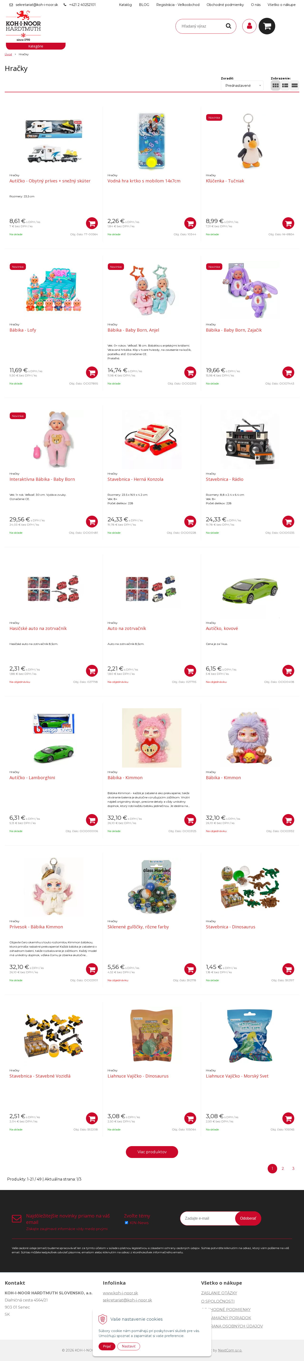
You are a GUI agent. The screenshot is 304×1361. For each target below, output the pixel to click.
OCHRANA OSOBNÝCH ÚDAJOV (232, 1326)
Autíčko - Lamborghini (32, 777)
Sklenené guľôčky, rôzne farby (138, 927)
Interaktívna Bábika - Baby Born (42, 479)
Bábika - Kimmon (125, 777)
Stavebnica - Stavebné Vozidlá (40, 1076)
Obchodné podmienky (225, 5)
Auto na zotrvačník (127, 628)
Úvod (8, 54)
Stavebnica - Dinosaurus (230, 927)
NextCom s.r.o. (230, 1350)
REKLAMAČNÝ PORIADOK (226, 1318)
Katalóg (125, 5)
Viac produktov (152, 1152)
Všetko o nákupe (282, 5)
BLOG (144, 5)
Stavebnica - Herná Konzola (135, 479)
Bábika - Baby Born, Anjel (133, 330)
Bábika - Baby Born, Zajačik (234, 330)
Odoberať (248, 1218)
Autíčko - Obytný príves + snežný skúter (50, 181)
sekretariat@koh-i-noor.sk (37, 5)
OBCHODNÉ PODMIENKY (226, 1309)
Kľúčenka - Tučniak (225, 181)
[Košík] (268, 26)
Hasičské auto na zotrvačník (38, 628)
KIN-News (139, 1223)
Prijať (107, 1346)
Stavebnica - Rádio (224, 479)
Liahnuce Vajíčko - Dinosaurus (138, 1076)
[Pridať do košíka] (92, 223)
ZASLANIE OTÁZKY (219, 1293)
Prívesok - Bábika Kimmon (36, 927)
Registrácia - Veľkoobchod (178, 5)
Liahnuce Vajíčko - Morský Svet (237, 1076)
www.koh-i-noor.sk (120, 1293)
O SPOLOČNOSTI (218, 1301)
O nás (256, 5)
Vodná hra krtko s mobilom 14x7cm (144, 181)
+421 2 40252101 (82, 5)
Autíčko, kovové (222, 628)
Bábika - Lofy (23, 330)
